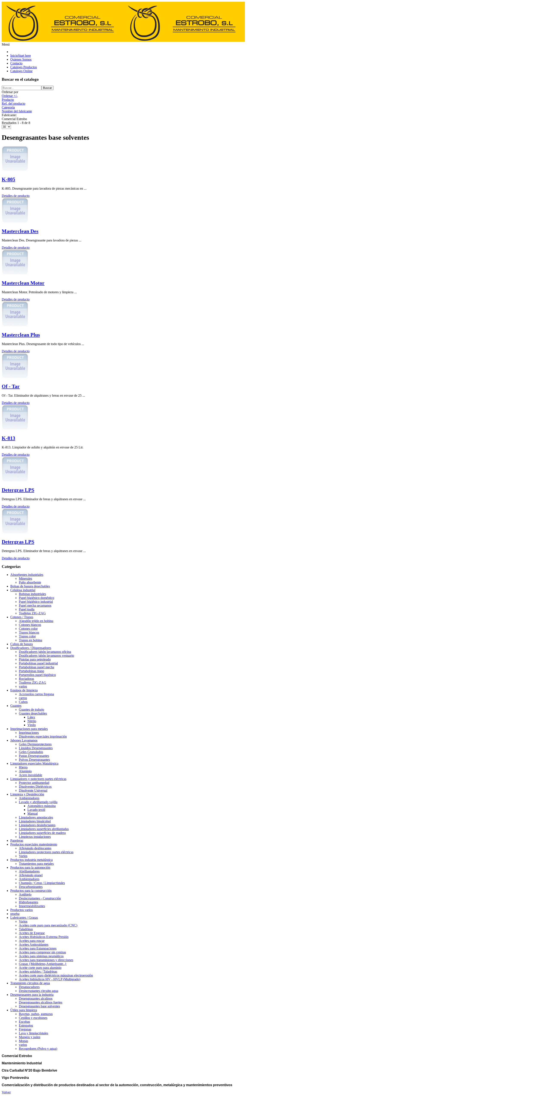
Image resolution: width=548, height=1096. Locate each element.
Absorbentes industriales (26, 574)
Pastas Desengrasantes (34, 756)
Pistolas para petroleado (35, 659)
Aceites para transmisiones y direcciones (46, 960)
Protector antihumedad (34, 783)
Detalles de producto (16, 196)
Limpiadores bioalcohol (35, 821)
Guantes (15, 705)
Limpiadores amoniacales (36, 817)
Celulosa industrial (22, 590)
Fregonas (25, 1029)
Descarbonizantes (31, 887)
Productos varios (21, 910)
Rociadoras (26, 679)
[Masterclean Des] (15, 222)
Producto (8, 99)
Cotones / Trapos (21, 617)
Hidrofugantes (28, 902)
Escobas (24, 1021)
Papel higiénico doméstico (36, 598)
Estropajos (26, 1025)
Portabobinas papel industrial (38, 663)
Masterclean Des (20, 231)
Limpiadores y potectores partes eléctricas (38, 779)
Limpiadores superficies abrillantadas (44, 829)
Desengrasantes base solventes (39, 1006)
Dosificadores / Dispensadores (30, 648)
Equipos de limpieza (24, 690)
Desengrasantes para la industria (32, 994)
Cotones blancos (30, 625)
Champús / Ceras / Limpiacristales (42, 883)
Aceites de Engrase (32, 933)
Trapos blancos (29, 632)
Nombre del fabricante (17, 111)
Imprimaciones (29, 732)
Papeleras (16, 840)
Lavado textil (36, 810)
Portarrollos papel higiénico (37, 675)
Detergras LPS (18, 490)
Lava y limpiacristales (33, 1033)
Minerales (25, 578)
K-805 (8, 179)
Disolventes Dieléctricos (35, 786)
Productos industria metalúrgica (31, 860)
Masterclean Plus (21, 335)
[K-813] (15, 429)
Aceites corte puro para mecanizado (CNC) (48, 925)
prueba (14, 914)
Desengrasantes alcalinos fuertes (40, 1002)
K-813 (8, 438)
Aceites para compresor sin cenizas (42, 952)
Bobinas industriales (32, 594)
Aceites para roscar (32, 941)
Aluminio (25, 771)
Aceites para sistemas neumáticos (41, 956)
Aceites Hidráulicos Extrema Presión (43, 937)
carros (23, 698)
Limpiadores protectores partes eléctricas (46, 852)
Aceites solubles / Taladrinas (38, 971)
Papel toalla (26, 609)
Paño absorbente (30, 582)
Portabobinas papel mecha (36, 667)
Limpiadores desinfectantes (37, 825)
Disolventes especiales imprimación (43, 736)
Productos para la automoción (30, 867)
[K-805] (15, 170)
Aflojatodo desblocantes (35, 848)
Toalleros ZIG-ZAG (32, 682)
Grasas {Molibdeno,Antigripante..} (43, 964)
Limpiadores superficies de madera (42, 833)
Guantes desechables (33, 713)
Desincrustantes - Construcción (40, 898)
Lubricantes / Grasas (24, 917)
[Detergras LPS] (15, 481)
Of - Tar (11, 386)
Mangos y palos (29, 1037)
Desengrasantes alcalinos (35, 998)
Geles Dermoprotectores (35, 744)
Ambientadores (29, 798)
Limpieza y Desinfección (27, 794)
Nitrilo (31, 721)
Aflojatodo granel (31, 875)
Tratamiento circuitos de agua (30, 983)
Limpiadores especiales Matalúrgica (34, 763)
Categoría (8, 107)
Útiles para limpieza (23, 1010)
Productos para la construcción (31, 890)
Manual (32, 813)
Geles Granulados (31, 752)
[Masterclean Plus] (15, 326)
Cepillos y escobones (33, 1018)
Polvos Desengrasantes (34, 759)
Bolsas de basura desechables (30, 586)
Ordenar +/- (10, 96)
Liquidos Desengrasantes (36, 748)
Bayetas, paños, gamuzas (36, 1014)
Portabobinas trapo (31, 671)
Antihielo (25, 894)
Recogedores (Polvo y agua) (38, 1048)
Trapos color (27, 636)
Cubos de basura (21, 644)
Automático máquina (41, 806)
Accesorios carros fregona (36, 694)
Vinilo (31, 725)
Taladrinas (26, 929)
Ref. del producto (13, 103)
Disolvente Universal (33, 790)
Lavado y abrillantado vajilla (38, 802)
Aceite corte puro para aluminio (40, 967)
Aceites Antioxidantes (33, 944)
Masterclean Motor (23, 283)
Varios (23, 856)
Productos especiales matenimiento (33, 844)
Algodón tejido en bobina (36, 621)
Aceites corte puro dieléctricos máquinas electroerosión (56, 975)
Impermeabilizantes (32, 906)
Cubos (23, 702)
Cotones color (28, 628)
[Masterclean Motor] (15, 274)
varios (23, 686)
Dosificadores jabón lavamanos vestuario (46, 655)
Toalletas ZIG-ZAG (32, 613)
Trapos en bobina (30, 640)
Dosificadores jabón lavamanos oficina (45, 652)
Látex (31, 717)
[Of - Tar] (15, 377)
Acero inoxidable (30, 775)
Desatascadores (29, 987)
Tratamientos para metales (36, 863)
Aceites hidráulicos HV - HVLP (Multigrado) (49, 979)
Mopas (23, 1041)
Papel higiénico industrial (36, 601)
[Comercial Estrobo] (123, 40)
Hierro (23, 767)
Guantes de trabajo (31, 709)
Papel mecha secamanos (35, 605)
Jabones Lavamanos (23, 740)
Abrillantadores (29, 871)
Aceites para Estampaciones (38, 948)
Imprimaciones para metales (29, 729)
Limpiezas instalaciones (35, 836)
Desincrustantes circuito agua (38, 991)
